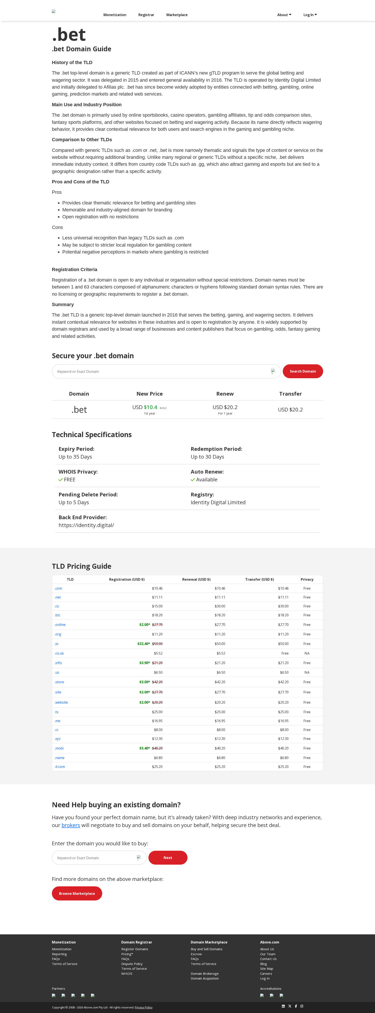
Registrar (146, 14)
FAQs (56, 959)
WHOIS (126, 973)
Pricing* (127, 954)
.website (61, 702)
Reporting (59, 954)
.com (58, 588)
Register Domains (134, 949)
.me (57, 720)
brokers (71, 825)
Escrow (196, 954)
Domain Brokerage (205, 973)
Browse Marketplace (77, 893)
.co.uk (59, 653)
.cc (56, 729)
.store (59, 682)
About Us (267, 949)
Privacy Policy (144, 1007)
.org (58, 634)
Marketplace (177, 14)
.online (60, 624)
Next (168, 857)
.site (58, 692)
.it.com (60, 766)
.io (56, 643)
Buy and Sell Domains (206, 949)
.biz (57, 615)
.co (57, 606)
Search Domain (303, 371)
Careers (266, 973)
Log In (265, 978)
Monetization (115, 14)
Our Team (267, 954)
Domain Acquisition (205, 978)
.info (58, 662)
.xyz (58, 738)
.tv (56, 712)
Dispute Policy (132, 964)
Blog (263, 964)
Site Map (266, 968)
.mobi (59, 748)
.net (58, 597)
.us (57, 672)
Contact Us (268, 959)
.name (59, 757)
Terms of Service (64, 964)
